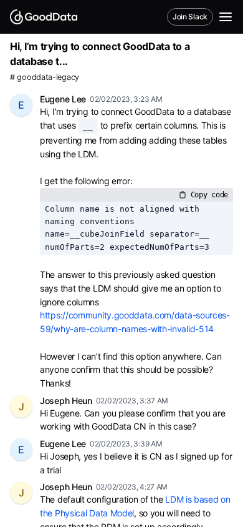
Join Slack (190, 16)
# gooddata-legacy (44, 77)
